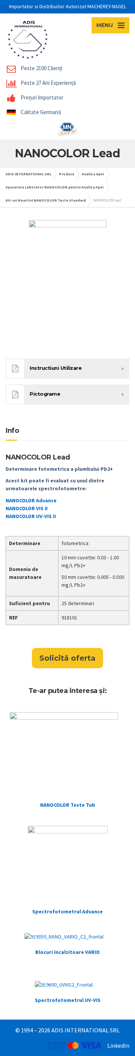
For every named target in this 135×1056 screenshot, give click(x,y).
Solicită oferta (67, 658)
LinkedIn (118, 1045)
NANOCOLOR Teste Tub (67, 804)
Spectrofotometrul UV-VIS (67, 1000)
